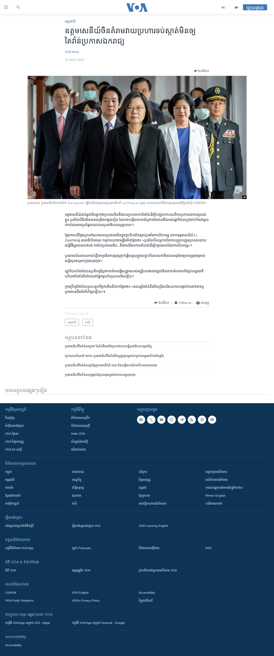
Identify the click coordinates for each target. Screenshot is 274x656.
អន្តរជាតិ (70, 21)
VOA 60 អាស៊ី (13, 449)
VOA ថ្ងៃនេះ (12, 433)
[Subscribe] (212, 420)
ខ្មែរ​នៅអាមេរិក (13, 495)
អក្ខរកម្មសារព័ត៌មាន (216, 471)
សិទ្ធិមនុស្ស (78, 487)
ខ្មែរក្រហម (144, 495)
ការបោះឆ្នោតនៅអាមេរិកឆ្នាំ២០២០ (224, 487)
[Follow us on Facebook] (141, 420)
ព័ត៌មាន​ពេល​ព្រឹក (80, 417)
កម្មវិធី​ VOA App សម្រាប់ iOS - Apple (27, 623)
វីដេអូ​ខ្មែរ (10, 417)
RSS (208, 548)
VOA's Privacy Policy (86, 600)
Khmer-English (215, 495)
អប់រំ (74, 503)
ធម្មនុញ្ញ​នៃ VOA (81, 570)
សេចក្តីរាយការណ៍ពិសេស (153, 503)
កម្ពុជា (8, 471)
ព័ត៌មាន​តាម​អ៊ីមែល (149, 548)
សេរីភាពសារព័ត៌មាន (217, 479)
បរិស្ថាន (143, 471)
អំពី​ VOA (10, 570)
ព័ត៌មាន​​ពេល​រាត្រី (80, 425)
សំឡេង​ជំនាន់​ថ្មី (79, 441)
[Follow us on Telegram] (182, 420)
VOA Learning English (153, 525)
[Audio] (223, 7)
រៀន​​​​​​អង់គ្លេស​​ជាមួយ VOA (86, 525)
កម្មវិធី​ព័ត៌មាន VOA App (19, 548)
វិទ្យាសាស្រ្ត (144, 479)
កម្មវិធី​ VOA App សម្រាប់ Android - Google (98, 623)
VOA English (80, 592)
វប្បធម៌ (142, 487)
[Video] (236, 7)
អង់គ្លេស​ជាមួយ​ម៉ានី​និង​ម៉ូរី (19, 525)
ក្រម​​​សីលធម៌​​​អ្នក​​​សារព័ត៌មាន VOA (158, 570)
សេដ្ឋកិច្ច (76, 479)
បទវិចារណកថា (214, 503)
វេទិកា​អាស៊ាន (78, 449)
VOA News (72, 52)
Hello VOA (78, 433)
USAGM (10, 592)
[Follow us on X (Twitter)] (151, 420)
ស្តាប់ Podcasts (81, 548)
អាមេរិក (9, 487)
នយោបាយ (78, 471)
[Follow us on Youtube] (161, 420)
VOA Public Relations (19, 600)
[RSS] (192, 420)
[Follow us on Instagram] (171, 420)
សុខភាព (76, 495)
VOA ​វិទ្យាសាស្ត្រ (14, 441)
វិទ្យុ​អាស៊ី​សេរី (145, 600)
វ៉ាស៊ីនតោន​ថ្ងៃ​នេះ (14, 425)
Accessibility (147, 592)
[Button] (201, 70)
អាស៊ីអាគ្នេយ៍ (12, 503)
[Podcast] (202, 420)
